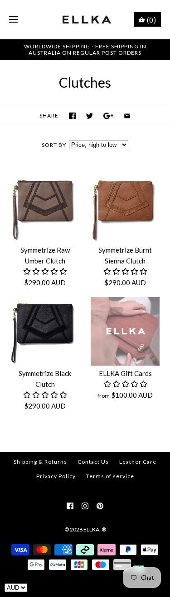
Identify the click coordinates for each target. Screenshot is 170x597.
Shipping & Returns (40, 461)
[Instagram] (85, 506)
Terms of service (110, 476)
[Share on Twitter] (89, 116)
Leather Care (137, 461)
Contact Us (93, 461)
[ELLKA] (85, 20)
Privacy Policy (56, 476)
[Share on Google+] (108, 116)
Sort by (54, 144)
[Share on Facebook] (72, 116)
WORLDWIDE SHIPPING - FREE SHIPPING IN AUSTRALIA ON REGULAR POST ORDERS (85, 49)
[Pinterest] (100, 506)
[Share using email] (127, 116)
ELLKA (91, 529)
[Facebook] (70, 506)
